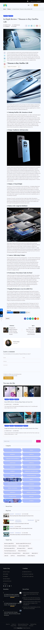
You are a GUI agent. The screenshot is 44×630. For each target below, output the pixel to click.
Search (38, 441)
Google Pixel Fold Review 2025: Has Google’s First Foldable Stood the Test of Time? (21, 428)
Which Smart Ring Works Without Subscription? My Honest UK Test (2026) (31, 594)
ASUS (31, 450)
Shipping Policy (33, 624)
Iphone (12, 475)
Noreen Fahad (9, 404)
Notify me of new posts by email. (10, 375)
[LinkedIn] (1, 315)
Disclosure (31, 625)
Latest (6, 555)
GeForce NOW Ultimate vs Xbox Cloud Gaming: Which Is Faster (21, 528)
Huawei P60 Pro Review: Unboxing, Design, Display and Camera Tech (18, 402)
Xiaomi (31, 500)
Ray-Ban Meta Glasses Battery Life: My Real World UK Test (20, 534)
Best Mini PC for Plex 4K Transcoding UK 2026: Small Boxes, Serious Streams (31, 598)
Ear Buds (6, 574)
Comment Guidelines (28, 574)
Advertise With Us (27, 571)
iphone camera (26, 553)
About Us (8, 624)
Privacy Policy (13, 625)
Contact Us (14, 624)
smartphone (19, 300)
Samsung (12, 492)
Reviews (31, 488)
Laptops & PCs (12, 479)
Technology (12, 496)
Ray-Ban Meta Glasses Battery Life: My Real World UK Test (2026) (31, 608)
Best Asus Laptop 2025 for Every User (23, 543)
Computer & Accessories (31, 458)
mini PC (13, 555)
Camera (31, 454)
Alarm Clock (6, 571)
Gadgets (12, 462)
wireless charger (31, 555)
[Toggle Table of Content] (18, 67)
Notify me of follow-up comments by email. (12, 374)
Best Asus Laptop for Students (10, 545)
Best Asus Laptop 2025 (9, 543)
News (31, 479)
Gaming (31, 462)
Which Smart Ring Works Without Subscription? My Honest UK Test (21, 515)
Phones (9, 9)
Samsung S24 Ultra (21, 555)
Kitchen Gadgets (31, 475)
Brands (12, 454)
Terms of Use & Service (22, 625)
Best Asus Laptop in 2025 (24, 545)
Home (4, 9)
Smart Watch (7, 578)
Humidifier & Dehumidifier (31, 471)
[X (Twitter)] (1, 312)
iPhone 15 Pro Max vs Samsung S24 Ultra (12, 553)
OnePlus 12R (11, 104)
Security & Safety (31, 492)
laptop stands (35, 553)
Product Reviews (12, 488)
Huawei (12, 471)
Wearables (12, 500)
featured (7, 318)
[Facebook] (1, 310)
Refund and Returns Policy (23, 624)
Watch (31, 496)
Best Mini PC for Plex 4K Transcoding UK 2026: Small (19, 523)
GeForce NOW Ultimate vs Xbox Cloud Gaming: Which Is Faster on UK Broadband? (31, 603)
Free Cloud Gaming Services (10, 550)
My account (36, 5)
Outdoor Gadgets (12, 483)
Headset (6, 576)
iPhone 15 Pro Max (22, 550)
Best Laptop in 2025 (21, 548)
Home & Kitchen (7, 581)
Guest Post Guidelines (28, 576)
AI (13, 450)
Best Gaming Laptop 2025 (9, 548)
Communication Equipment (12, 458)
